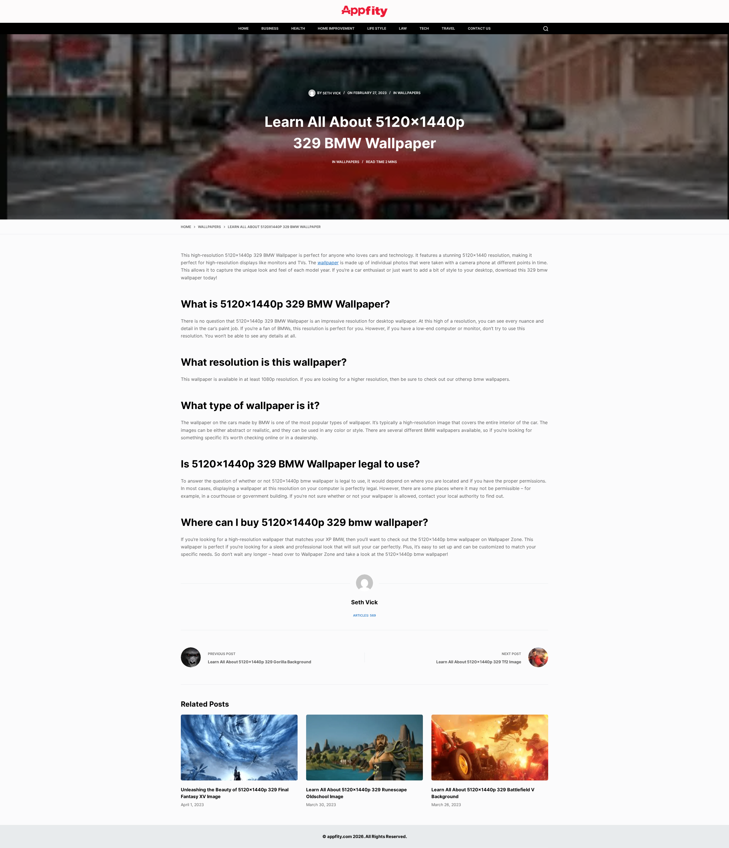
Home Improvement (336, 28)
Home (243, 28)
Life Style (376, 28)
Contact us (479, 28)
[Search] (545, 28)
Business (270, 28)
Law (403, 28)
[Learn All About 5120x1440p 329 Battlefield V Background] (489, 747)
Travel (448, 28)
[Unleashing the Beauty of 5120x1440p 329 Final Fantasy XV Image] (239, 747)
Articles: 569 (364, 615)
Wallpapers (409, 93)
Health (298, 28)
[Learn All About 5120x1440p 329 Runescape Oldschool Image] (364, 747)
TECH (424, 28)
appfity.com (339, 836)
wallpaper (328, 262)
